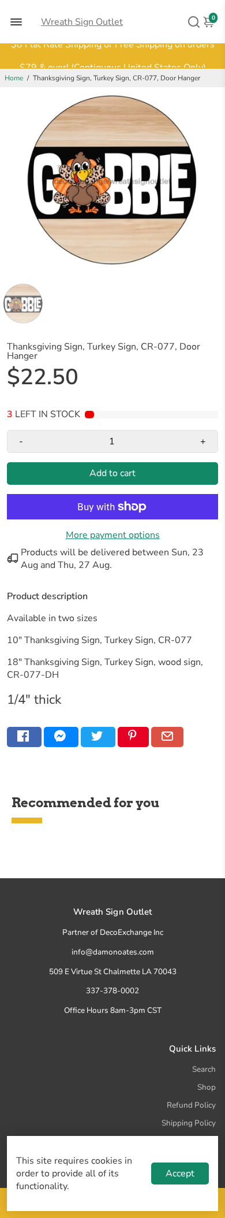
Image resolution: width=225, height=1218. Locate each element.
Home (14, 78)
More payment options (113, 535)
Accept (180, 1173)
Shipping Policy (189, 1122)
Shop (206, 1087)
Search (204, 1069)
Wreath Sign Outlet (82, 22)
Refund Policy (191, 1105)
